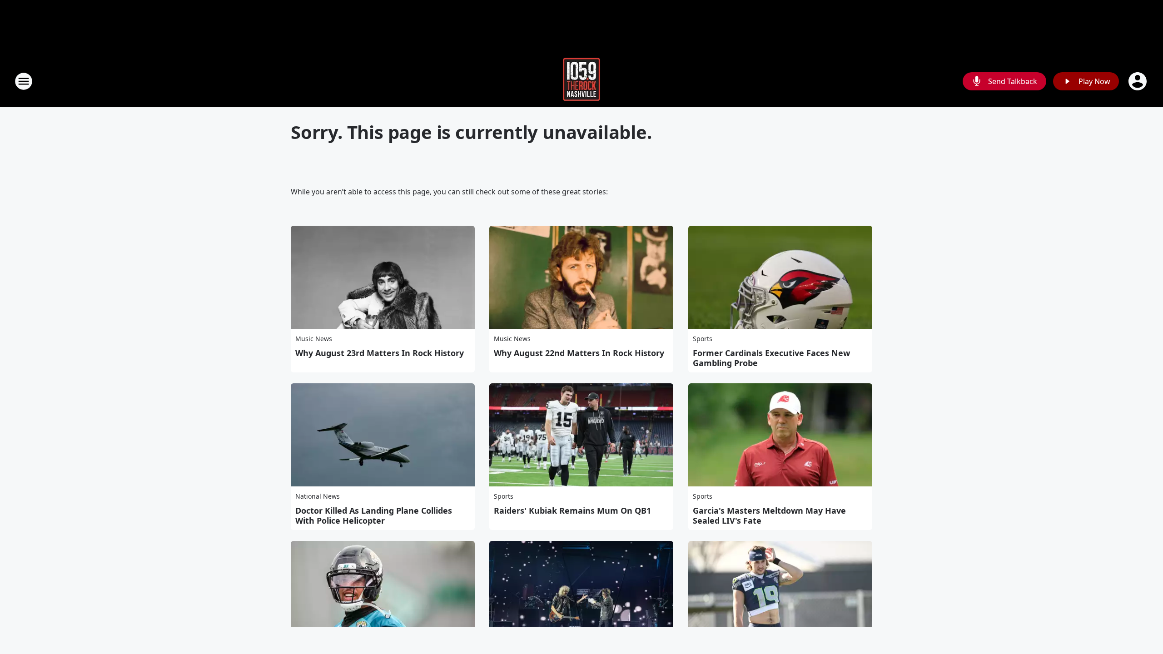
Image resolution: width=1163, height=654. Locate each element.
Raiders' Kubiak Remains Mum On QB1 (572, 510)
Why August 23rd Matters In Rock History (379, 353)
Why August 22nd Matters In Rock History (579, 353)
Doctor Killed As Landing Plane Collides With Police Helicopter (373, 515)
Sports (702, 338)
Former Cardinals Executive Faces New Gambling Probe (771, 358)
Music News (313, 338)
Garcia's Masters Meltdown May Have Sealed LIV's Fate (769, 515)
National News (317, 496)
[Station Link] (581, 81)
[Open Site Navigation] (24, 81)
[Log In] (1138, 81)
